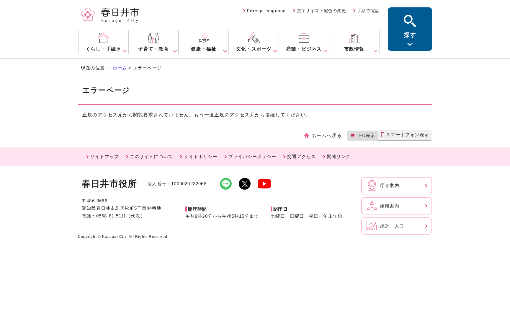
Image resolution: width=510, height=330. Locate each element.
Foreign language (266, 10)
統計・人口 (392, 225)
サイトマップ (104, 156)
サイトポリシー (200, 156)
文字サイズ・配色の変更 (321, 10)
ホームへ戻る (326, 135)
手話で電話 (368, 10)
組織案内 (389, 205)
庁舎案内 (389, 185)
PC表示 (367, 135)
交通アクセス (301, 156)
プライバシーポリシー (252, 156)
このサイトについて (151, 156)
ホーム (120, 67)
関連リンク (339, 156)
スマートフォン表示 (407, 134)
